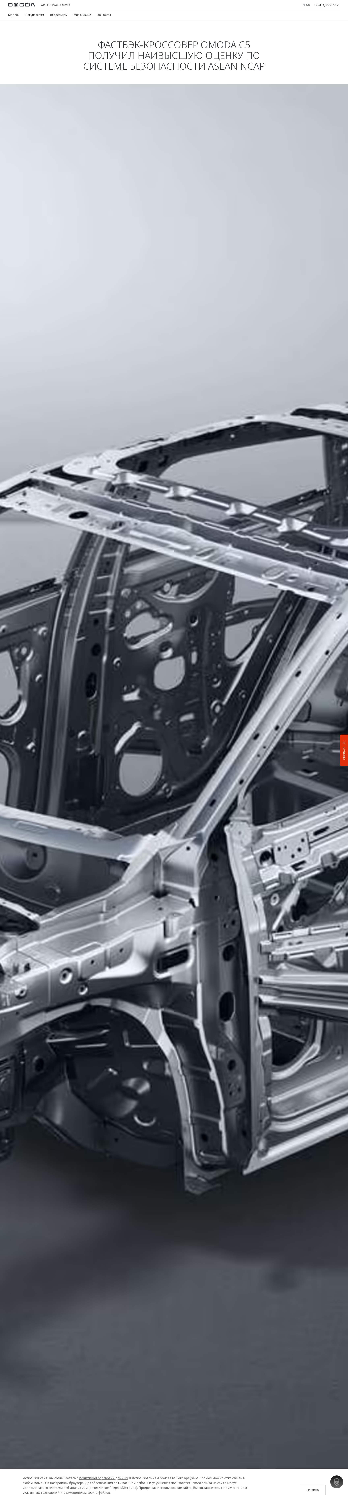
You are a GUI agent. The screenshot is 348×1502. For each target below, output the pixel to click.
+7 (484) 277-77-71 (327, 4)
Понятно (313, 1490)
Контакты (104, 15)
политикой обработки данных (103, 1478)
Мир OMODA (82, 15)
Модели (13, 15)
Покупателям (34, 15)
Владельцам (58, 15)
